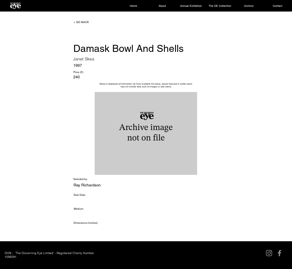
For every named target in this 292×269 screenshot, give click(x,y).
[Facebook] (279, 253)
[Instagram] (269, 253)
